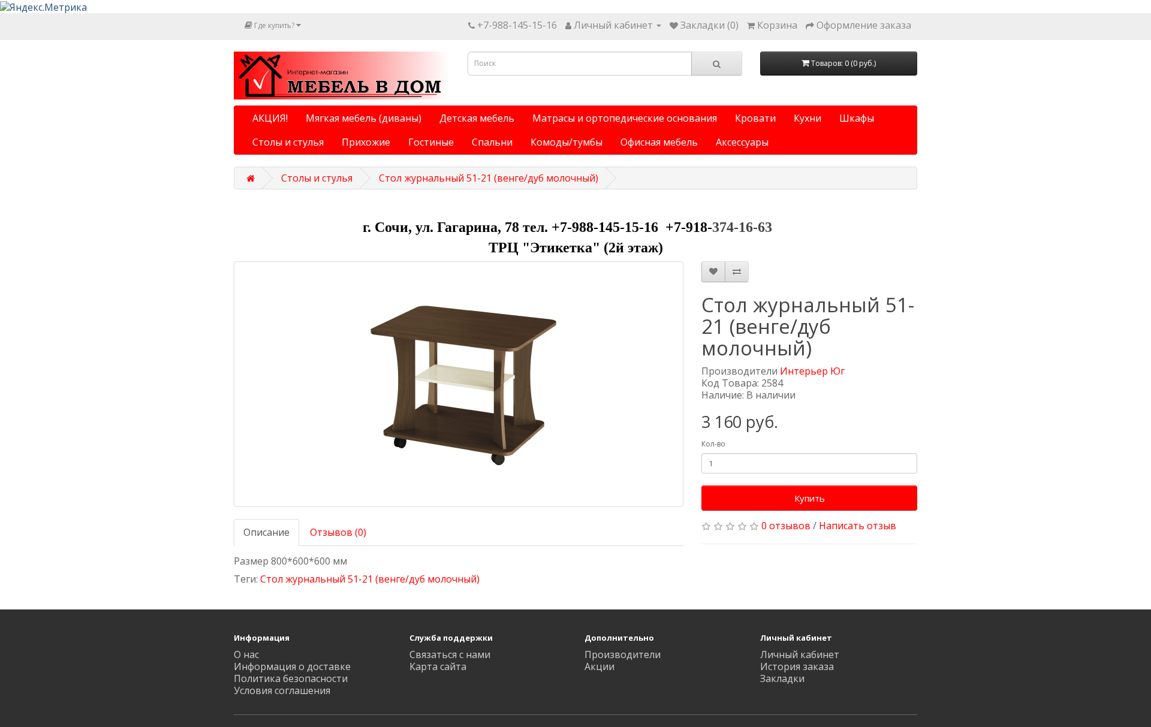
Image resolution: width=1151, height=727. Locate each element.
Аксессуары (742, 142)
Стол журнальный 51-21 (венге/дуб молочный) (488, 178)
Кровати (755, 118)
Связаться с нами (449, 654)
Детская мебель (476, 118)
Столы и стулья (288, 142)
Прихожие (366, 142)
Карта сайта (437, 666)
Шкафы (856, 118)
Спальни (492, 142)
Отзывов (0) (338, 532)
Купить (809, 498)
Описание (266, 532)
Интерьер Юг (812, 371)
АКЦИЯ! (270, 118)
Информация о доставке (292, 666)
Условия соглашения (282, 690)
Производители (622, 654)
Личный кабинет (799, 654)
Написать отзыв (857, 525)
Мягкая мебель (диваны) (363, 118)
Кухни (807, 118)
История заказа (797, 666)
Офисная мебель (659, 142)
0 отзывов (785, 525)
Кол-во (713, 444)
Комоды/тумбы (566, 142)
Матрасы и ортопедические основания (624, 118)
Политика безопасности (291, 678)
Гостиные (431, 142)
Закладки (782, 678)
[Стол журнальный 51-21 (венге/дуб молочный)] (458, 384)
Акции (599, 666)
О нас (246, 654)
